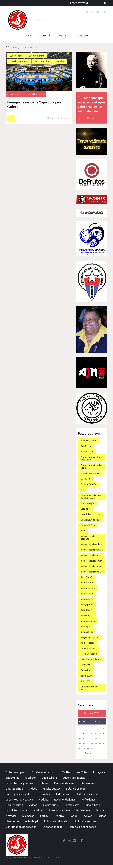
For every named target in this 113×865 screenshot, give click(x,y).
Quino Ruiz (86, 670)
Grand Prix (86, 509)
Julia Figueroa (87, 643)
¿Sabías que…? (51, 788)
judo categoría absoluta (88, 537)
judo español (87, 582)
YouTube (82, 772)
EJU (82, 489)
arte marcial (87, 451)
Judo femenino (36, 55)
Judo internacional (19, 61)
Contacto (82, 35)
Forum (44, 815)
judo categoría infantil (92, 549)
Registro (59, 815)
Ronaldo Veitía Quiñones (20, 94)
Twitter (66, 772)
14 (88, 738)
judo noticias (87, 632)
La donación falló (52, 826)
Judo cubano (49, 777)
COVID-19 (85, 478)
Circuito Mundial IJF (90, 473)
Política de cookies (85, 821)
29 (92, 749)
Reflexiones (88, 783)
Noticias (60, 61)
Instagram (99, 772)
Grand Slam (86, 514)
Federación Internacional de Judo (91, 496)
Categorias (63, 35)
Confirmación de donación (21, 826)
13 (84, 738)
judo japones (87, 604)
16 (96, 738)
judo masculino (88, 621)
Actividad (11, 815)
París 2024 (86, 664)
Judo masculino (42, 61)
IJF (99, 514)
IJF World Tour (88, 525)
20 (84, 744)
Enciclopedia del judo (43, 772)
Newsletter (12, 821)
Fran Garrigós (87, 503)
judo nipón (86, 626)
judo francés (87, 599)
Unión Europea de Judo (90, 688)
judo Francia (87, 593)
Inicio (28, 35)
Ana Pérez (86, 446)
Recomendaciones (64, 783)
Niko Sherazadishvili (91, 659)
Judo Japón (86, 610)
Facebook (30, 777)
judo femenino (88, 588)
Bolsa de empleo (15, 772)
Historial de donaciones (82, 826)
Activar (87, 815)
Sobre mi (44, 35)
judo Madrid (86, 615)
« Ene (80, 753)
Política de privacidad (56, 821)
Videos (33, 788)
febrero (30, 47)
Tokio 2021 (86, 681)
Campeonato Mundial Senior (91, 466)
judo (83, 530)
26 (80, 749)
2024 (22, 47)
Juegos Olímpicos (89, 637)
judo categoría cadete (91, 544)
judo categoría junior (91, 555)
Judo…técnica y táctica (19, 783)
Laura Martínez (88, 648)
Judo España (87, 577)
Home (15, 47)
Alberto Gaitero (89, 440)
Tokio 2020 (86, 675)
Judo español (16, 55)
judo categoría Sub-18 (91, 566)
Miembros (28, 815)
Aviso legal (31, 821)
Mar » (88, 753)
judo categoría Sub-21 (91, 571)
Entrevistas (12, 777)
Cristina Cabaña (88, 484)
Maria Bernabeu (89, 653)
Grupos (102, 815)
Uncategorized (14, 788)
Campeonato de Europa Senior (91, 458)
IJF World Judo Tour (90, 519)
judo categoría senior (91, 560)
